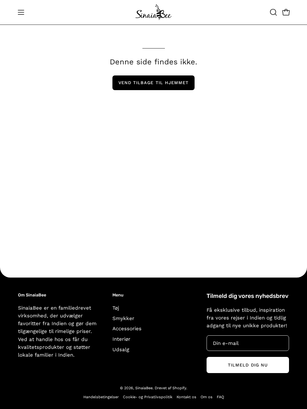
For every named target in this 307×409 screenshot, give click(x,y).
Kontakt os (186, 397)
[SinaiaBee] (153, 12)
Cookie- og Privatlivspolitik (147, 397)
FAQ (220, 397)
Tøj (115, 308)
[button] (273, 12)
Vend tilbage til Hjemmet (153, 82)
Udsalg (120, 349)
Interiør (121, 339)
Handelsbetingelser (101, 397)
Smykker (123, 318)
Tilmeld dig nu (248, 365)
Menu (118, 295)
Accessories (127, 328)
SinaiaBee (144, 388)
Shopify (179, 388)
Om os (207, 397)
